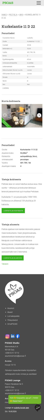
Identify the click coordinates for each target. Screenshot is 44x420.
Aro (21, 15)
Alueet (10, 312)
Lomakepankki (13, 316)
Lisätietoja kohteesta (13, 211)
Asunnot (10, 308)
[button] (39, 115)
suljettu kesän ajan (21, 408)
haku (4, 15)
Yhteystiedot (12, 320)
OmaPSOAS (12, 324)
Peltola (13, 15)
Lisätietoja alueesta (13, 258)
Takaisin (5, 264)
